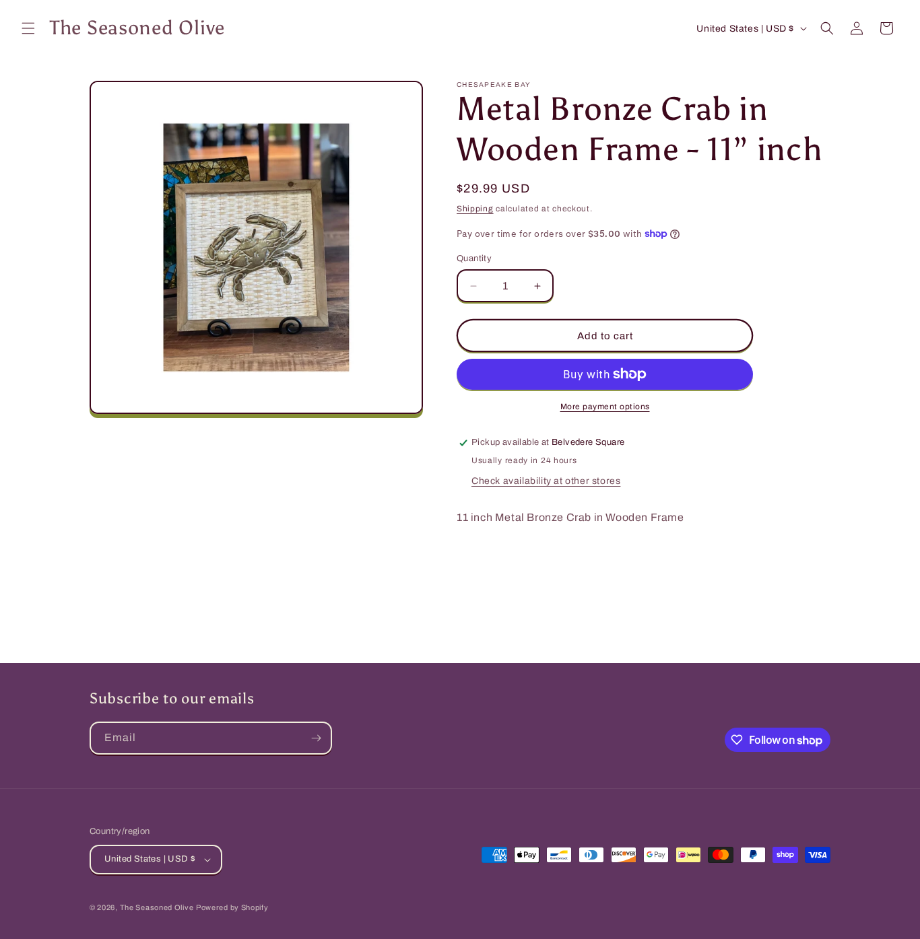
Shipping (475, 208)
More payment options (605, 406)
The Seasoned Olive (157, 907)
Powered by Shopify (232, 907)
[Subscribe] (316, 738)
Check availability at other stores (545, 481)
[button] (28, 28)
